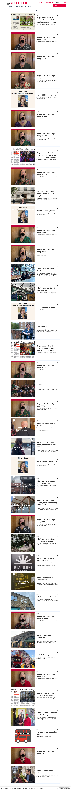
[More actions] (57, 15)
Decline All (61, 788)
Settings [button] (56, 788)
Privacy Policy (41, 788)
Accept (66, 788)
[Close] (69, 788)
